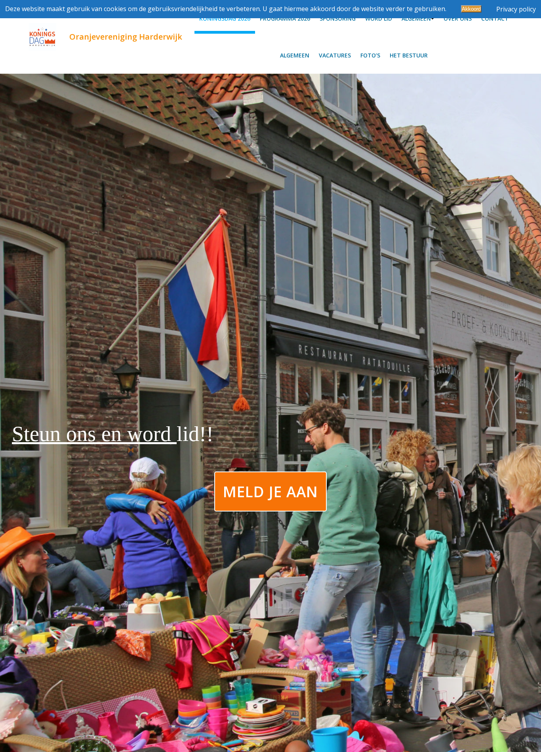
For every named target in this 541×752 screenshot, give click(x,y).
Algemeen (416, 18)
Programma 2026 (285, 18)
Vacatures (335, 55)
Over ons (458, 18)
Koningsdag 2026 (224, 18)
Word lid (378, 18)
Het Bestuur (409, 55)
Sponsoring (338, 18)
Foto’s (370, 55)
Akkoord (471, 9)
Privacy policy (516, 9)
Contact (495, 18)
